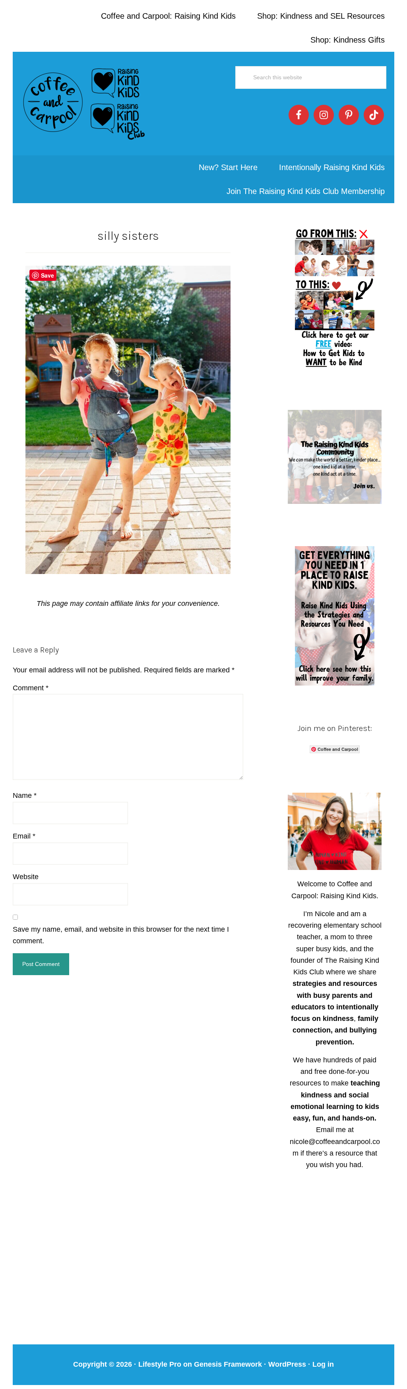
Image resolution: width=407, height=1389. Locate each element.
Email (24, 836)
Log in (323, 1364)
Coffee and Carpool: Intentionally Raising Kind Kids (84, 103)
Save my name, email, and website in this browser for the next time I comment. (121, 935)
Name (25, 795)
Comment (30, 688)
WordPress (287, 1364)
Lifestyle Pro (159, 1364)
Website (26, 877)
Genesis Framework (228, 1364)
